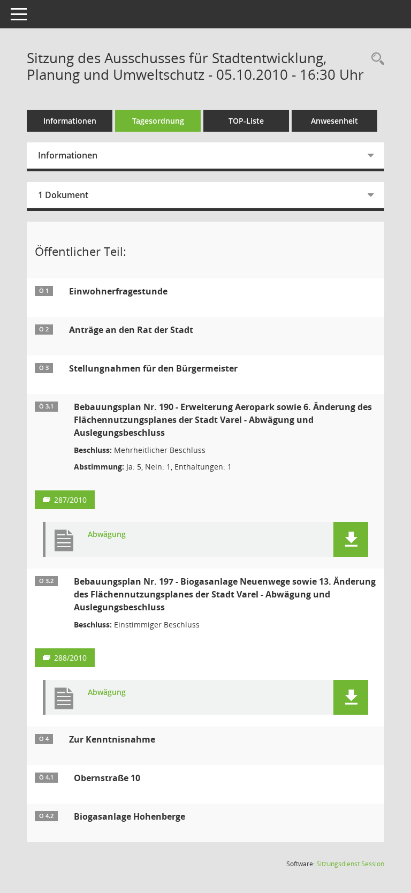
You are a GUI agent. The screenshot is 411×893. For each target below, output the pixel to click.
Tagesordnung (158, 121)
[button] (350, 539)
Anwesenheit (334, 121)
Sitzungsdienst (350, 863)
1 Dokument (63, 195)
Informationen (69, 121)
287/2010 (70, 500)
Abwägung (107, 534)
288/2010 (70, 658)
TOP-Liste (246, 121)
